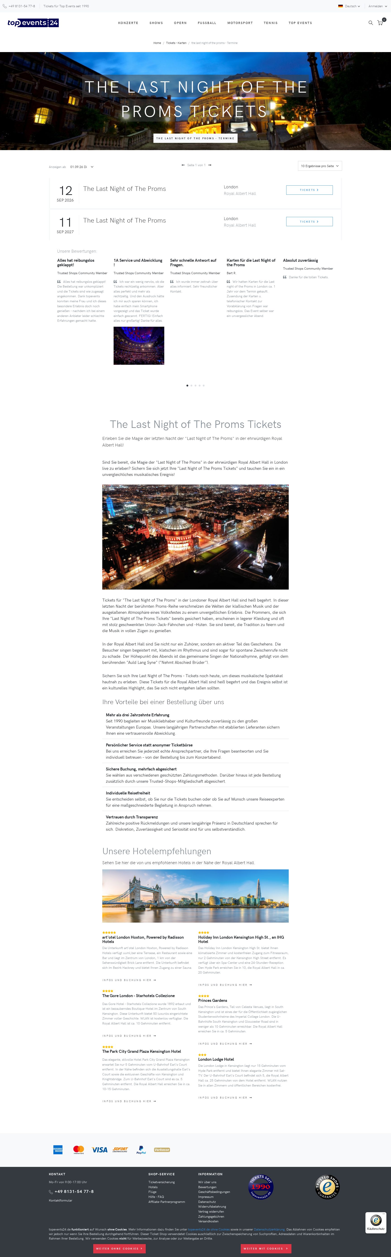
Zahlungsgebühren (211, 1216)
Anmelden (376, 6)
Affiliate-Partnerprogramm (166, 1201)
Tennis (271, 22)
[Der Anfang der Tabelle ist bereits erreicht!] (182, 165)
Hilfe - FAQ (156, 1196)
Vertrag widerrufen (211, 1211)
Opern (180, 22)
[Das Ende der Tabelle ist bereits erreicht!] (209, 165)
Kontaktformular (60, 1200)
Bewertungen (207, 1187)
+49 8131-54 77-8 (74, 1191)
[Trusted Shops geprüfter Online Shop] (328, 1189)
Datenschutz (207, 1201)
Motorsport (240, 22)
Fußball (207, 22)
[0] (380, 23)
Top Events (300, 22)
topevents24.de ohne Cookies (209, 1229)
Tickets (308, 190)
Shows (156, 22)
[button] (187, 385)
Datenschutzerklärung (269, 1229)
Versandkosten (208, 1221)
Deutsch (351, 6)
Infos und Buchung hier (127, 980)
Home (157, 43)
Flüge (152, 1191)
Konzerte (128, 22)
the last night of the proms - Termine (195, 138)
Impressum (206, 1196)
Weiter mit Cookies (264, 1248)
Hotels (152, 1187)
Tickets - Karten (176, 43)
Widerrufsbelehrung (212, 1206)
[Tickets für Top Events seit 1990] (261, 1188)
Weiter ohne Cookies (117, 1248)
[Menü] (383, 1215)
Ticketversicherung (161, 1182)
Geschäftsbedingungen (214, 1191)
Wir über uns (207, 1182)
